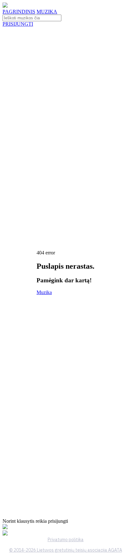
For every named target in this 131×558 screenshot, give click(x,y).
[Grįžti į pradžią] (5, 6)
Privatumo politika (66, 539)
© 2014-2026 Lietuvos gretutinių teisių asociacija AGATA (65, 550)
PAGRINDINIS (19, 11)
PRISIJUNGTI (18, 24)
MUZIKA (47, 11)
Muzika (44, 292)
